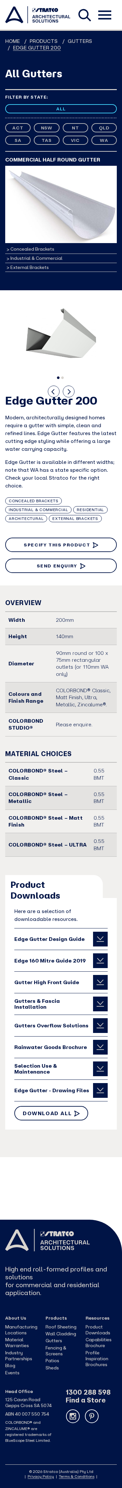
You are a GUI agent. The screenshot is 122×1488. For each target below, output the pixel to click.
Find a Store (86, 1400)
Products (44, 41)
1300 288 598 (88, 1392)
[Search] (85, 14)
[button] (58, 377)
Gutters (80, 41)
